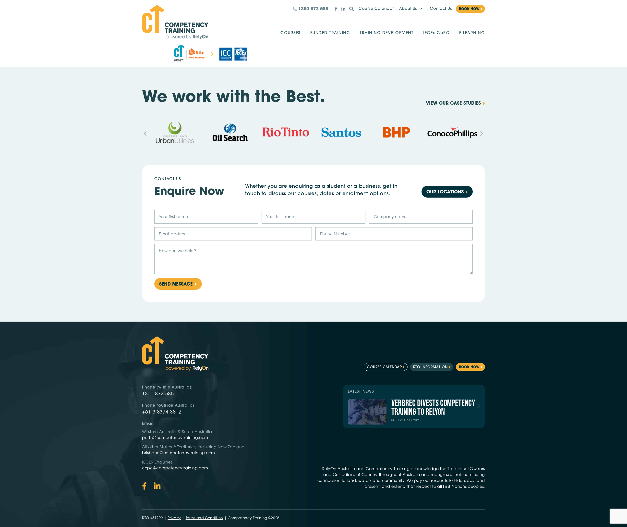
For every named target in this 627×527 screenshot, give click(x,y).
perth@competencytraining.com (175, 438)
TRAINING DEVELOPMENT (386, 33)
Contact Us (441, 9)
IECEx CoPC (436, 33)
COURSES (290, 33)
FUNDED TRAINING (330, 33)
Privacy (174, 518)
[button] (145, 133)
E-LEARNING (472, 33)
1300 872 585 (158, 394)
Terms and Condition (204, 518)
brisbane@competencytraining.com (179, 453)
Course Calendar (376, 9)
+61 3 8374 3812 (161, 412)
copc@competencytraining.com (175, 468)
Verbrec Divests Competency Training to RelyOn (433, 407)
